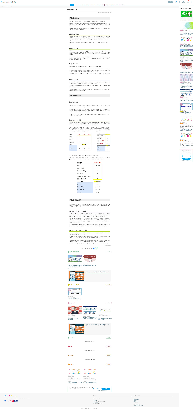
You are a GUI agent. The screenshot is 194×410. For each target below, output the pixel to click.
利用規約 (135, 400)
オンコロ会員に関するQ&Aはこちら (102, 390)
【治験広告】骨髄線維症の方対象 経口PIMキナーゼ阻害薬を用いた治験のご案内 (75, 267)
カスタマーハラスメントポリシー (139, 405)
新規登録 (106, 388)
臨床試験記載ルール (137, 402)
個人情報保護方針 (136, 399)
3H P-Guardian (95, 402)
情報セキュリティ (136, 401)
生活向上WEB (95, 400)
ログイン (97, 388)
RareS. (94, 397)
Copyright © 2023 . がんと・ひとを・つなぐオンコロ (89, 408)
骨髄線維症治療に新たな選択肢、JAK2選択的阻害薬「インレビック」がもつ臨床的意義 (75, 318)
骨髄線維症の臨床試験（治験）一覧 (89, 265)
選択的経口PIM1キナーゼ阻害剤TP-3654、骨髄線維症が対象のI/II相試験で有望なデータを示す (105, 318)
